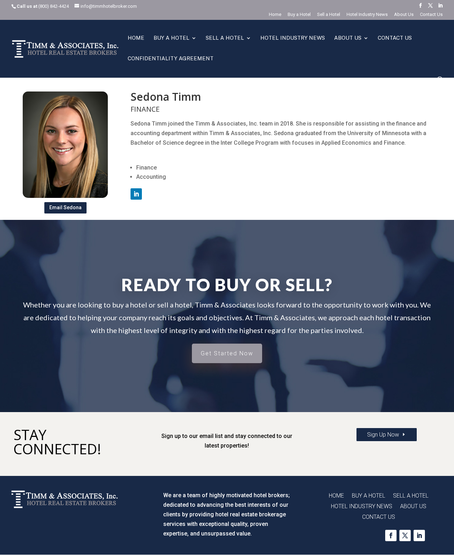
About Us (404, 14)
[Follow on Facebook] (391, 535)
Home (275, 14)
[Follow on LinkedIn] (136, 194)
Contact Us (431, 14)
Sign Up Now (383, 434)
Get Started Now (227, 353)
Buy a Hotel (299, 14)
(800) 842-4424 (53, 6)
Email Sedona (65, 207)
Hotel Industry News (367, 14)
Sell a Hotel (328, 14)
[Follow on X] (405, 535)
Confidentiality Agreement (171, 58)
